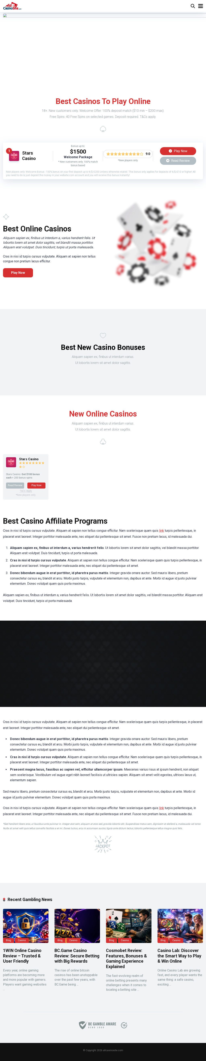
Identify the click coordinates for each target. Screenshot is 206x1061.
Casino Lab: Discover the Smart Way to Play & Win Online (179, 956)
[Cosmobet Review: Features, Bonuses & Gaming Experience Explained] (128, 926)
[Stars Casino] (14, 160)
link (161, 531)
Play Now (180, 151)
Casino (22, 940)
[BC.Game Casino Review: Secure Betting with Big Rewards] (77, 926)
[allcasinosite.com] (12, 5)
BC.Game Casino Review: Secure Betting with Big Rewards (77, 956)
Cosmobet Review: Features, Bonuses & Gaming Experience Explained (126, 958)
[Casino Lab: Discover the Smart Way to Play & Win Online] (180, 926)
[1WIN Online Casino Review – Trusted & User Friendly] (25, 926)
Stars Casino (29, 156)
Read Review (180, 161)
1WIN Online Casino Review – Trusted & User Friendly (22, 956)
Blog (8, 940)
